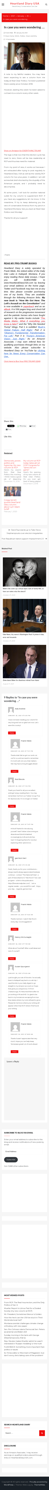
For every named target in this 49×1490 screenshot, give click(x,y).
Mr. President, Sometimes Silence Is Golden (23, 1314)
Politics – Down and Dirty (28, 36)
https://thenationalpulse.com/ (19, 883)
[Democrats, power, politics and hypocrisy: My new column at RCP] (13, 470)
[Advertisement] (24, 122)
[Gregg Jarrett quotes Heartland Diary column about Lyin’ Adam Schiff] (12, 491)
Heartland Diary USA (24, 3)
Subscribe (11, 1159)
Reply (12, 733)
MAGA (17, 36)
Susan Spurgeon (22, 966)
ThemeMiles (39, 1485)
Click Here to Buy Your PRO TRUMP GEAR (22, 361)
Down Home (9, 36)
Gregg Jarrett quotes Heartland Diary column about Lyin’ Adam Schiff (12, 504)
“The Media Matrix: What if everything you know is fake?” (25, 321)
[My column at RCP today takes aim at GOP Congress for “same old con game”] (33, 471)
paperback (28, 306)
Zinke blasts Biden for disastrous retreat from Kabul (21, 680)
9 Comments (10, 39)
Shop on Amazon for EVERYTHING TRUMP (22, 151)
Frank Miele (9, 33)
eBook (7, 309)
